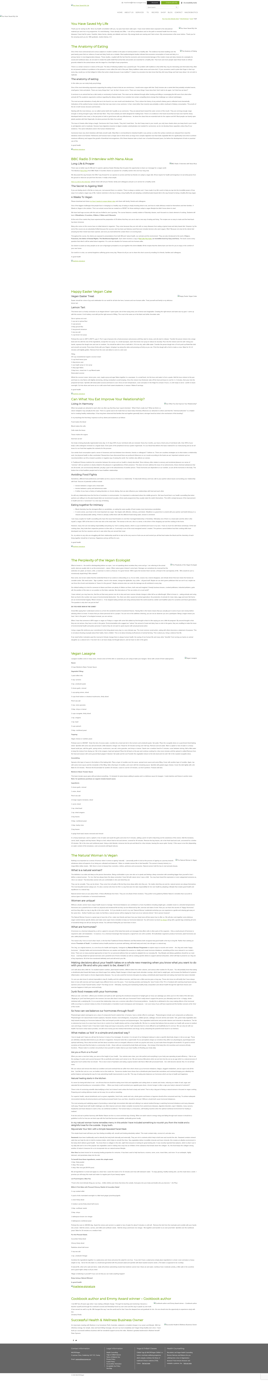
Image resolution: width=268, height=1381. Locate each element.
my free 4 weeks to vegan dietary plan (102, 201)
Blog (170, 12)
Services (140, 12)
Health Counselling (112, 1352)
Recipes (155, 12)
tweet (76, 1340)
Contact (178, 12)
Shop (163, 12)
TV (148, 12)
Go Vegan (163, 920)
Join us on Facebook (186, 7)
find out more (146, 1363)
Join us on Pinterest (189, 7)
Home (119, 12)
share (74, 1340)
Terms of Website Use (113, 1357)
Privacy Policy (110, 1359)
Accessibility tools (190, 3)
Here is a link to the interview (80, 182)
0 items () (171, 3)
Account (155, 3)
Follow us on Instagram (192, 7)
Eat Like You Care (145, 238)
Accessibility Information (113, 1364)
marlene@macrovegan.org (135, 3)
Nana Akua (84, 170)
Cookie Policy (110, 1361)
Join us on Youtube (195, 7)
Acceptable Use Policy (113, 1366)
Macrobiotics (191, 12)
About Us (129, 12)
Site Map (109, 1368)
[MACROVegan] (80, 5)
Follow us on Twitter (183, 7)
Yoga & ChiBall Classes (113, 1355)
